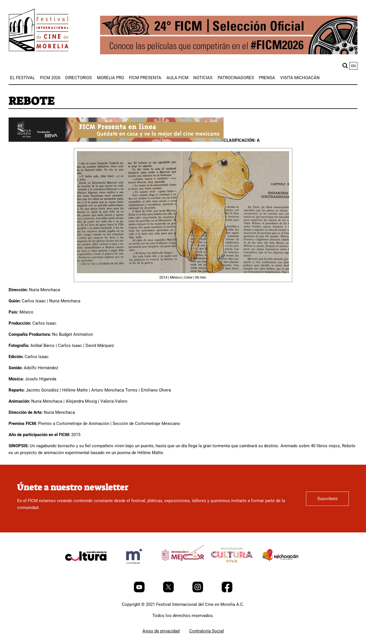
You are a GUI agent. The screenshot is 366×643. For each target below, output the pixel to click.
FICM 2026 (50, 77)
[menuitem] (22, 77)
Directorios (78, 77)
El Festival (22, 77)
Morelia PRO (110, 77)
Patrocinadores (236, 77)
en (353, 66)
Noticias (202, 77)
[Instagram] (198, 591)
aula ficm (177, 77)
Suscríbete (327, 498)
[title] (85, 569)
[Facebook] (227, 591)
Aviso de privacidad (161, 631)
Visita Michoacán (300, 77)
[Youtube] (140, 591)
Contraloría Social (206, 631)
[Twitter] (169, 591)
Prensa (267, 77)
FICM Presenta (145, 77)
